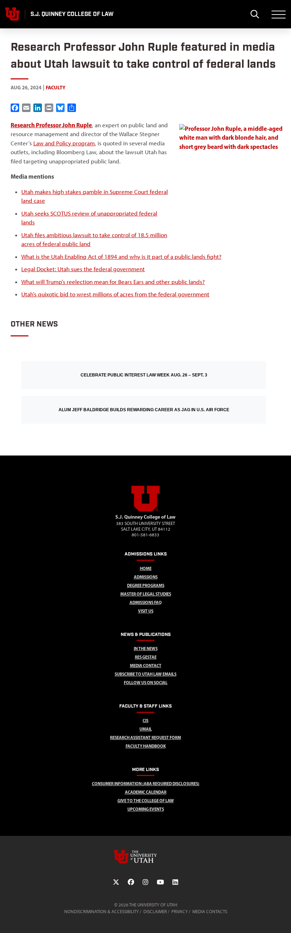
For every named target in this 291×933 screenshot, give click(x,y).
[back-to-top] (282, 919)
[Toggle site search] (254, 14)
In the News (146, 648)
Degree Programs (145, 585)
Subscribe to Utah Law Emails (145, 674)
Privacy (179, 911)
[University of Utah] (145, 857)
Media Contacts (209, 911)
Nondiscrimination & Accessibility (101, 911)
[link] (51, 125)
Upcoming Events (145, 809)
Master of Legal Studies (145, 594)
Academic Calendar (145, 792)
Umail (145, 729)
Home (146, 568)
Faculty (55, 87)
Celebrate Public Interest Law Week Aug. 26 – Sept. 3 (144, 375)
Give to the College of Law (145, 800)
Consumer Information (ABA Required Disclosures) (145, 783)
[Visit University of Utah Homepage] (12, 14)
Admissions (146, 577)
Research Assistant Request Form (145, 737)
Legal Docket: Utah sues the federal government (83, 269)
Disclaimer (155, 911)
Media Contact (145, 665)
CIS (145, 720)
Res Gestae (146, 657)
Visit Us (145, 611)
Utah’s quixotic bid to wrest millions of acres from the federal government (115, 294)
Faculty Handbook (146, 746)
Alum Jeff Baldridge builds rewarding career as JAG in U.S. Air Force (144, 409)
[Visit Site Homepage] (145, 510)
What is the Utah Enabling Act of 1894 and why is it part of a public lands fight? (121, 256)
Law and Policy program (64, 143)
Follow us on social (146, 682)
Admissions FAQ (146, 602)
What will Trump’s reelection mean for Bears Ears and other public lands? (113, 281)
